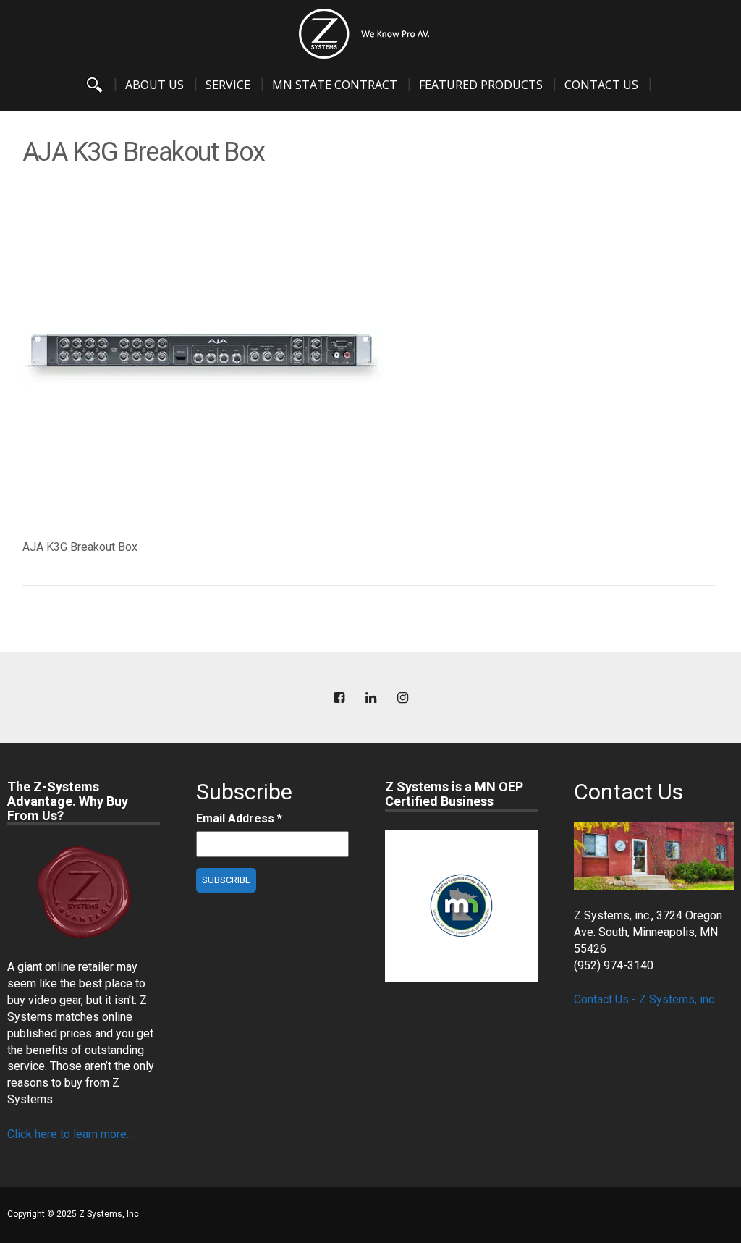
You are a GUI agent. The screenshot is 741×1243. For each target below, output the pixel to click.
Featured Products (481, 85)
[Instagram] (402, 698)
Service (228, 85)
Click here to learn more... (70, 1134)
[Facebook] (338, 698)
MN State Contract (334, 85)
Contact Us (601, 85)
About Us (154, 85)
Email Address (239, 818)
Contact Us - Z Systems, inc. (645, 999)
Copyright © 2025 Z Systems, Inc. (74, 1214)
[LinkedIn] (370, 698)
